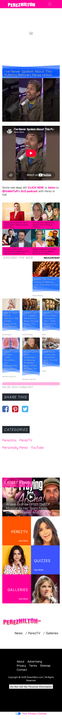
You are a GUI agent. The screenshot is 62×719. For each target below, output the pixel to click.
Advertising (34, 661)
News (19, 633)
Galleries (52, 633)
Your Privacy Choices (34, 713)
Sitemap (45, 665)
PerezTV (25, 440)
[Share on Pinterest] (15, 409)
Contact (22, 669)
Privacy (21, 665)
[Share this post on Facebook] (5, 409)
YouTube (37, 447)
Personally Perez (15, 447)
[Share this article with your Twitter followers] (25, 409)
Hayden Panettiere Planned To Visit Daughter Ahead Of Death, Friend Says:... (16, 225)
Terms (33, 665)
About (20, 661)
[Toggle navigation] (50, 4)
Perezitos (9, 440)
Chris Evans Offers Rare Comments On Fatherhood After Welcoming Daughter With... (16, 251)
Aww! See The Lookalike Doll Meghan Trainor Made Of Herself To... (43, 225)
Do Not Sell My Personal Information (31, 686)
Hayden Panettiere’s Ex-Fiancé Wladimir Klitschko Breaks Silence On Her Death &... (44, 251)
